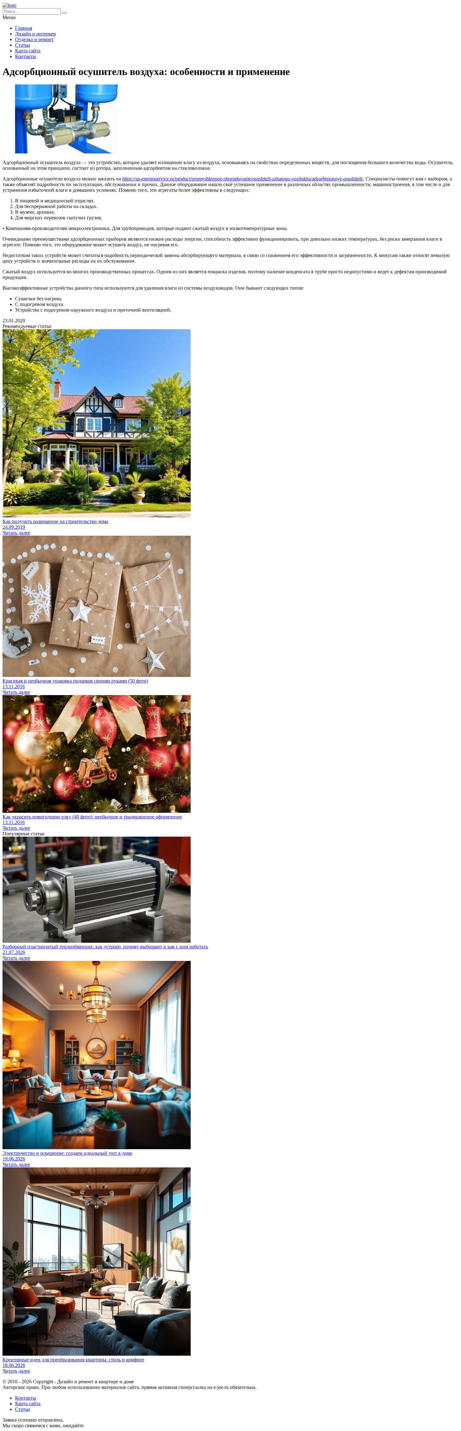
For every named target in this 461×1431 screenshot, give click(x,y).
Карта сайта (27, 50)
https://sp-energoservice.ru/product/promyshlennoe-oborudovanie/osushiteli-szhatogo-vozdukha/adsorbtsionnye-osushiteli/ (242, 178)
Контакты (25, 56)
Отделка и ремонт (34, 39)
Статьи (22, 45)
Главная (23, 28)
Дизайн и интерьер (35, 33)
